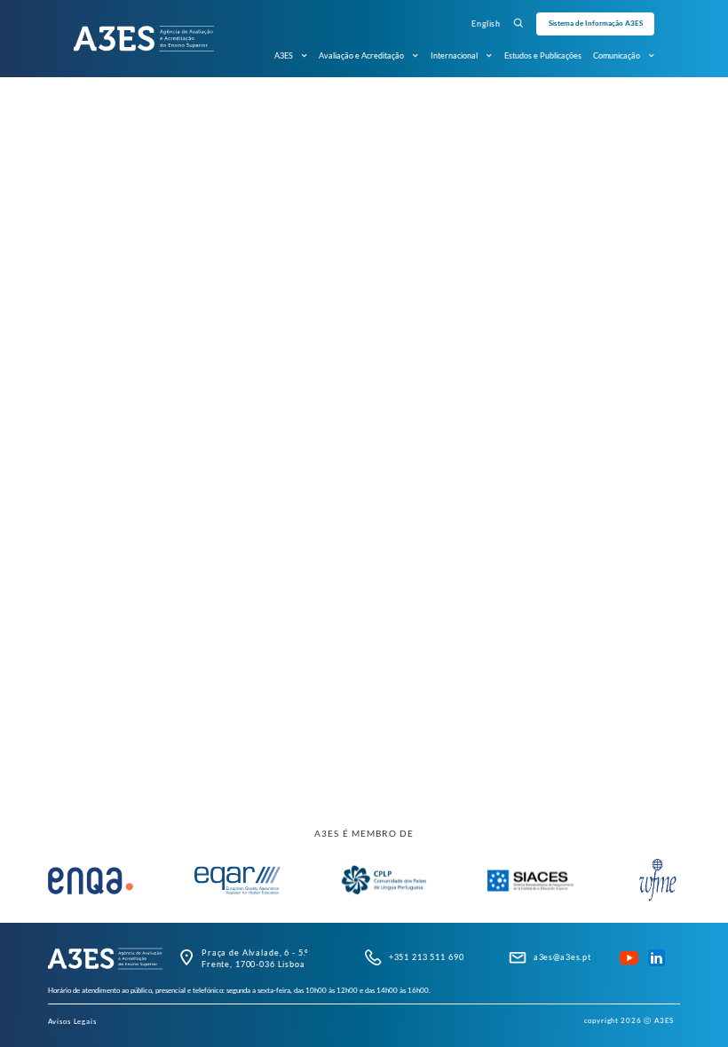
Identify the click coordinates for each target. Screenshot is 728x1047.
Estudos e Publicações (543, 55)
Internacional (454, 55)
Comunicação (616, 55)
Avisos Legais (72, 1021)
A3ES (283, 55)
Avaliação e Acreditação (361, 55)
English (485, 23)
